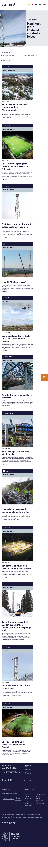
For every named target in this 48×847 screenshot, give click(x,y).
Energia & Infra (9, 357)
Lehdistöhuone (39, 800)
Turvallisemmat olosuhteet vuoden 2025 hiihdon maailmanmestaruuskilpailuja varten (16, 626)
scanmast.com (4, 52)
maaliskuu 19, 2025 (6, 221)
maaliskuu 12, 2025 (6, 332)
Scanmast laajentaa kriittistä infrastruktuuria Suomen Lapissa (16, 338)
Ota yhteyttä (27, 803)
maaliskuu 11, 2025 (6, 506)
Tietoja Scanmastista (41, 794)
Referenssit (38, 796)
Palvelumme (27, 801)
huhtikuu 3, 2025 (5, 160)
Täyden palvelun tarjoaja (9, 70)
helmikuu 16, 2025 (5, 738)
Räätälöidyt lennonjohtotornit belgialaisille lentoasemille (16, 225)
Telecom (7, 66)
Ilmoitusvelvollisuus (40, 803)
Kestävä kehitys (28, 805)
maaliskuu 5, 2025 (5, 682)
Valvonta (7, 186)
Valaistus (7, 125)
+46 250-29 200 (9, 768)
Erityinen (7, 584)
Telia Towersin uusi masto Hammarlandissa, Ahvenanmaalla (14, 107)
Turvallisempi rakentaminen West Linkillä (15, 452)
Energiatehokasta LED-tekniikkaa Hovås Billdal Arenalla (14, 744)
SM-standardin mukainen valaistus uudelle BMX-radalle (16, 567)
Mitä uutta (38, 798)
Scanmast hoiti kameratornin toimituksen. (16, 686)
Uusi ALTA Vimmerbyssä (14, 282)
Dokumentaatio (39, 801)
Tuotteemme (27, 800)
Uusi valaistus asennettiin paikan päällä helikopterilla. (15, 510)
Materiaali (5, 301)
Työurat (37, 792)
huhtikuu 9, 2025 (5, 101)
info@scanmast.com (11, 771)
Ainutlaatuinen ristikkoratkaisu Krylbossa (17, 396)
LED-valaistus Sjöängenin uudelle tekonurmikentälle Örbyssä (15, 166)
